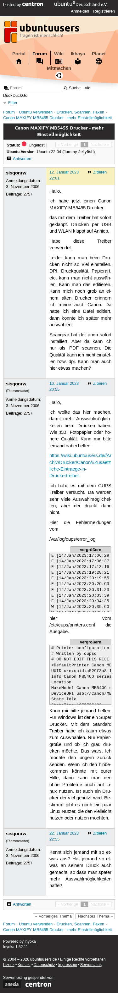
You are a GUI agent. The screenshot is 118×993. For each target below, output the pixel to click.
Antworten (22, 158)
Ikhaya (78, 54)
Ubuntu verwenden (36, 112)
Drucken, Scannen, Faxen (80, 112)
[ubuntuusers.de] (42, 33)
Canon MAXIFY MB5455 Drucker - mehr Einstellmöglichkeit (57, 118)
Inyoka (30, 941)
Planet (99, 54)
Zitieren (100, 172)
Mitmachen (59, 68)
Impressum (67, 965)
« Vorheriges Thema (53, 916)
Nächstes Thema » (95, 916)
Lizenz (8, 965)
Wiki (59, 54)
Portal (18, 54)
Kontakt (24, 965)
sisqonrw (16, 173)
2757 (28, 194)
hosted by (12, 4)
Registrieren (104, 11)
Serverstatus (91, 965)
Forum (39, 54)
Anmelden (80, 11)
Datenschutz (44, 965)
